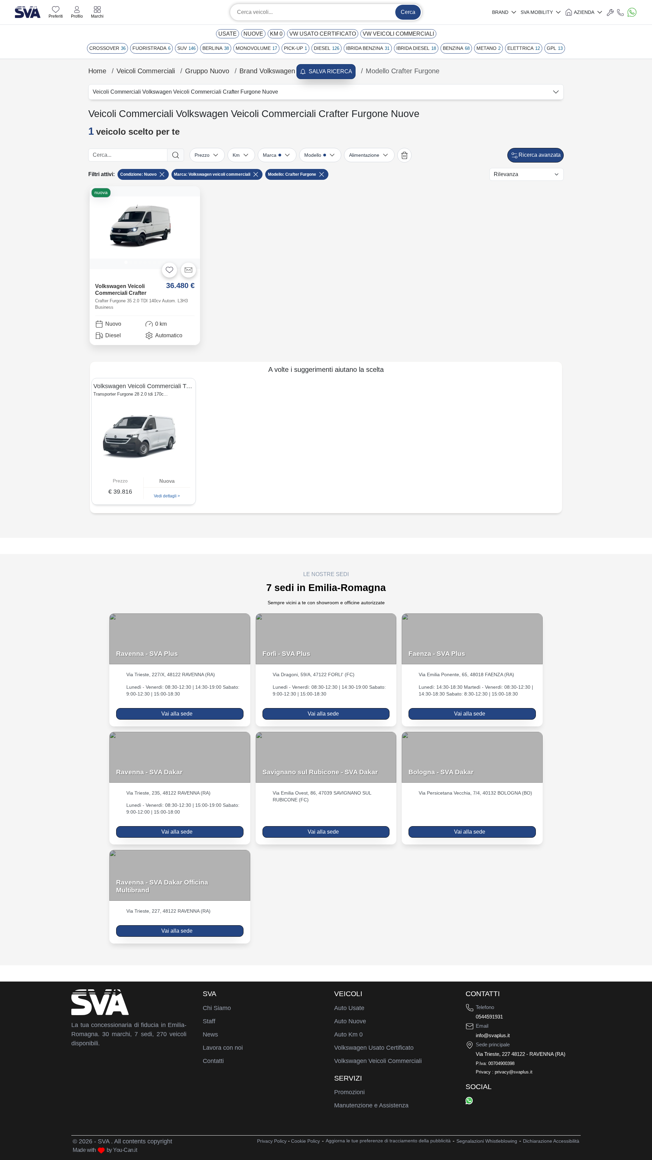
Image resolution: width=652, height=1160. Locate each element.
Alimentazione (364, 155)
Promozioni (349, 1092)
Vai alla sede (177, 714)
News (210, 1034)
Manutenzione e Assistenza (371, 1105)
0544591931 (489, 1017)
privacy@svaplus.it (513, 1072)
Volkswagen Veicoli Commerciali (378, 1061)
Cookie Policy (305, 1141)
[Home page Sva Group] (27, 12)
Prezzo (202, 155)
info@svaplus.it (493, 1035)
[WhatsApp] (469, 1100)
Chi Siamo (217, 1008)
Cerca (408, 12)
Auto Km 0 (348, 1034)
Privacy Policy (272, 1141)
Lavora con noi (223, 1047)
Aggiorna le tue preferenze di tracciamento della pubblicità (388, 1140)
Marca (269, 155)
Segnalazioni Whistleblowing (486, 1141)
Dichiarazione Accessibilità (551, 1141)
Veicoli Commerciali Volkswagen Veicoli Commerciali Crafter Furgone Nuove (185, 92)
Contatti (213, 1061)
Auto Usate (349, 1008)
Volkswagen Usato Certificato (374, 1047)
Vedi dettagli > (167, 496)
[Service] (610, 12)
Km (236, 155)
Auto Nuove (350, 1021)
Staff (209, 1021)
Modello (312, 155)
